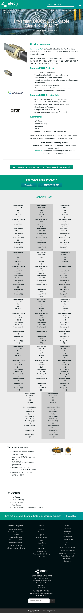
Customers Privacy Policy (67, 553)
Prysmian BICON (52, 30)
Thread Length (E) (18, 233)
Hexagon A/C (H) (18, 247)
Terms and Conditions (67, 548)
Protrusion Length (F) (18, 237)
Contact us (38, 151)
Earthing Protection (15, 542)
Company (67, 528)
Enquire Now (71, 516)
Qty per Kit (18, 214)
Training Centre (67, 539)
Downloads (67, 531)
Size (18, 210)
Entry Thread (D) (18, 228)
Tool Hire (67, 534)
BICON (40, 49)
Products (10, 10)
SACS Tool (41, 557)
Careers (67, 545)
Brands (41, 526)
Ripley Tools (42, 543)
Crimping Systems (15, 537)
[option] (15, 52)
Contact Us (28, 185)
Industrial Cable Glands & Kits (52, 10)
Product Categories (15, 526)
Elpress (41, 535)
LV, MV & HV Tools (15, 540)
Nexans (41, 529)
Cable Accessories (21, 10)
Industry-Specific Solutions (15, 548)
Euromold (41, 532)
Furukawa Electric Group (41, 554)
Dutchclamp (41, 551)
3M (41, 540)
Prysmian (33, 49)
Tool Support (67, 537)
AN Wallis (41, 548)
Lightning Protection (15, 545)
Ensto (41, 546)
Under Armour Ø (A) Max (18, 219)
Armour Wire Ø (18, 224)
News (67, 542)
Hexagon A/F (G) (18, 242)
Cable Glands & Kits (34, 10)
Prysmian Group (41, 537)
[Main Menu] (78, 5)
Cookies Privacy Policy (67, 550)
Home (4, 10)
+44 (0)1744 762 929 (51, 185)
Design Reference (18, 205)
